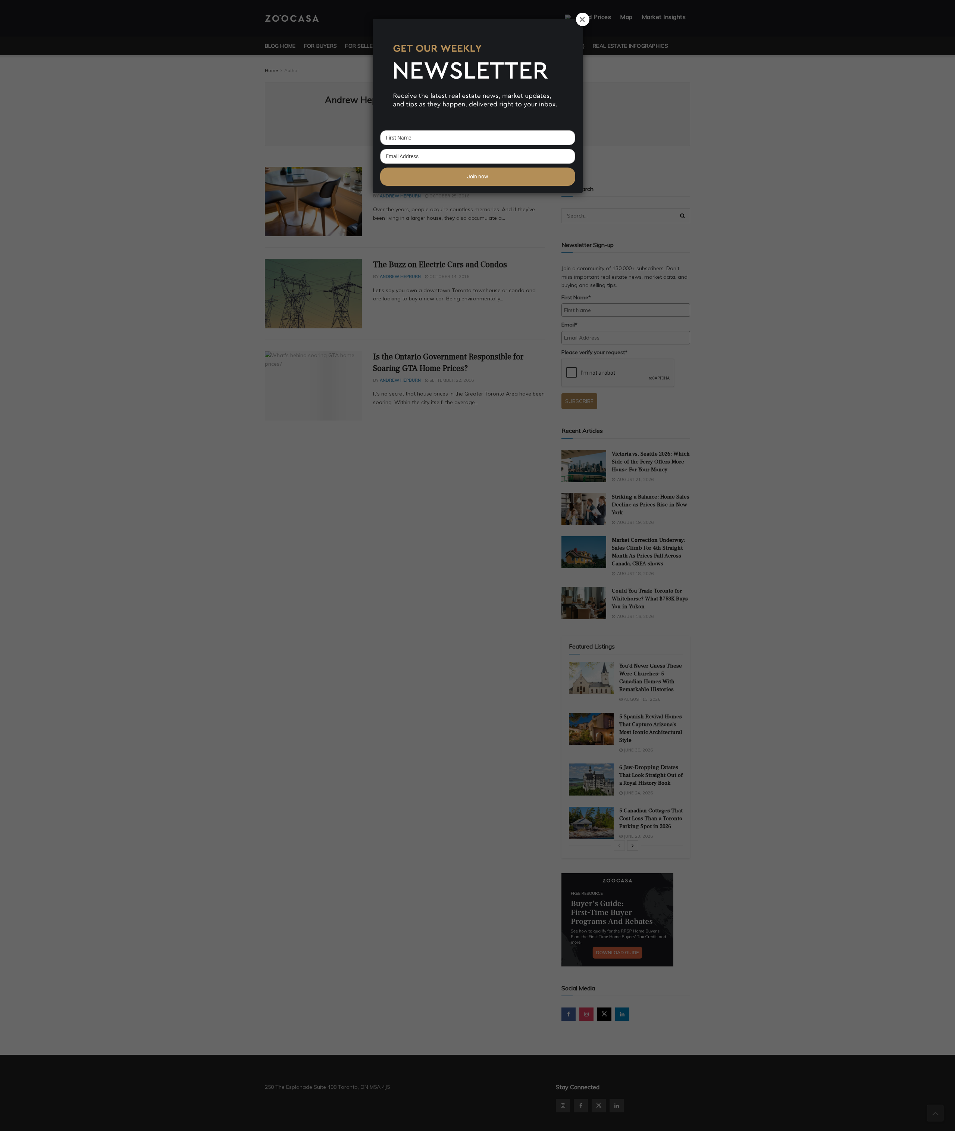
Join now (477, 176)
